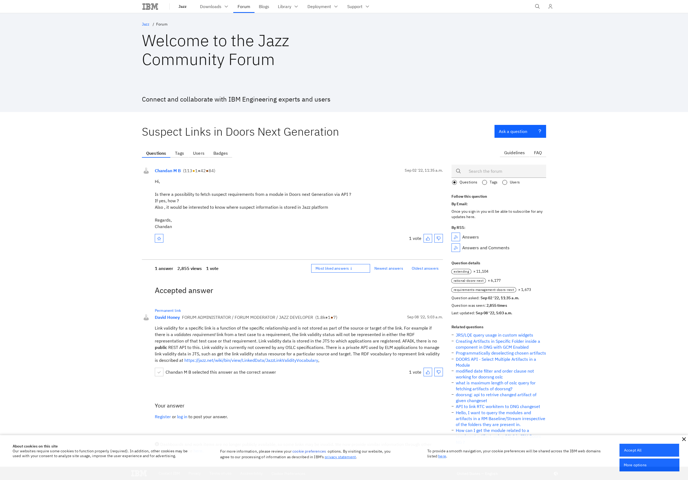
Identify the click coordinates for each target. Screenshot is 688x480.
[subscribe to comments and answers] (456, 247)
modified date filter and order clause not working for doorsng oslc (495, 374)
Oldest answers (425, 268)
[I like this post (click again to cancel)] (428, 238)
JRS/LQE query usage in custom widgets (494, 335)
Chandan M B (168, 170)
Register (163, 416)
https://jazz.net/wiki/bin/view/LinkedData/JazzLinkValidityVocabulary (251, 360)
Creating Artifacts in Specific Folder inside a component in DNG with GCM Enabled (498, 344)
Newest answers (388, 268)
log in (182, 416)
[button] (684, 439)
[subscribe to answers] (456, 237)
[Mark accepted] (159, 372)
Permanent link (168, 310)
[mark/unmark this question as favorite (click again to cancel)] (159, 238)
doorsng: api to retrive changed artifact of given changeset (496, 397)
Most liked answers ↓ (334, 268)
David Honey (167, 317)
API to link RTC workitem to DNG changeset (498, 406)
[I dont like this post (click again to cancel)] (438, 238)
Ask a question (513, 131)
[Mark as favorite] (159, 238)
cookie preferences (309, 451)
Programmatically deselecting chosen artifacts (501, 353)
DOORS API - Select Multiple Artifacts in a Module (496, 362)
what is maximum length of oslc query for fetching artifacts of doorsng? (496, 385)
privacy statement (340, 456)
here (442, 456)
